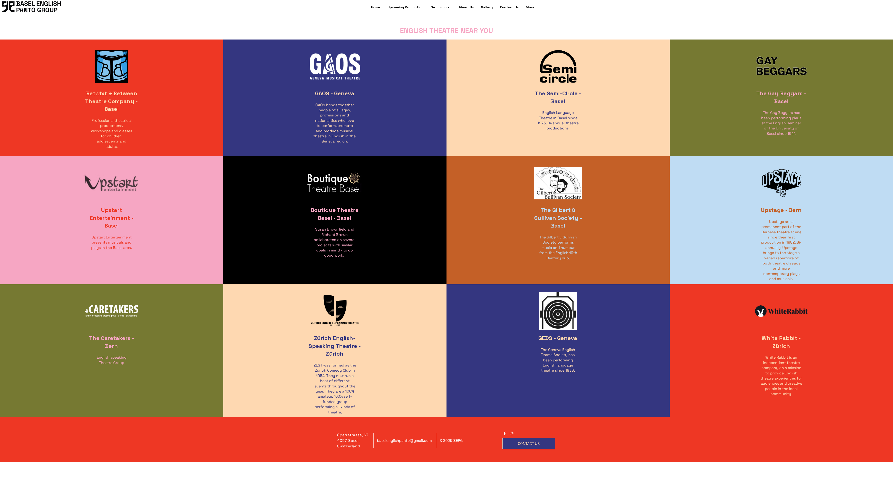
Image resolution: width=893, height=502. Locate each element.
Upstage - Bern (781, 210)
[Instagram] (511, 433)
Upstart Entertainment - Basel (112, 217)
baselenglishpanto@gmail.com (404, 440)
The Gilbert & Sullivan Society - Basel (558, 217)
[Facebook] (504, 433)
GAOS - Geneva (334, 93)
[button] (530, 7)
